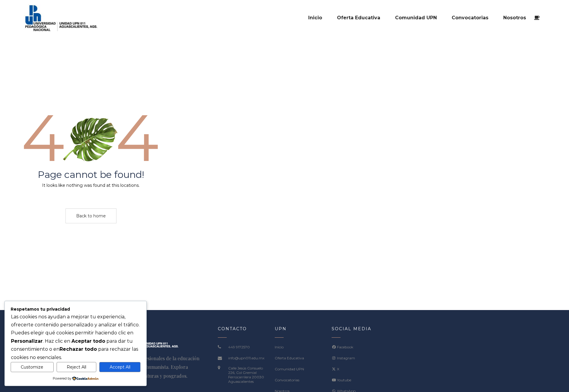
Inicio (279, 347)
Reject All (76, 367)
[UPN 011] (61, 18)
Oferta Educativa (289, 358)
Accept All (120, 367)
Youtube (343, 380)
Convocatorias (287, 380)
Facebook (344, 347)
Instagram (345, 358)
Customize (32, 367)
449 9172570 (239, 347)
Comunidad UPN (289, 369)
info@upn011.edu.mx (246, 358)
